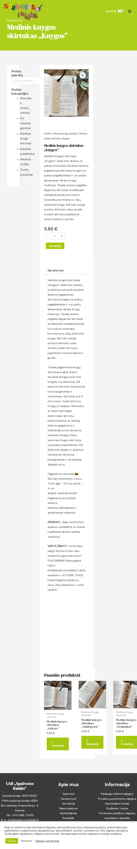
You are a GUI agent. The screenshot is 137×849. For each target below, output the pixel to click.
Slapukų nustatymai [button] (47, 841)
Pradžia (48, 133)
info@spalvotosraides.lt (63, 570)
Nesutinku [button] (26, 840)
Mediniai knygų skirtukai (25, 138)
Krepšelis (68, 818)
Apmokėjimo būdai (117, 803)
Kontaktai (68, 803)
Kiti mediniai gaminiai (25, 123)
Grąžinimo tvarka (117, 808)
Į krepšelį (55, 245)
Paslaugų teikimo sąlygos (117, 794)
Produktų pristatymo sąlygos (117, 799)
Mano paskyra (68, 808)
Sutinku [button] (11, 840)
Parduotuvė (68, 799)
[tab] (55, 270)
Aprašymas (55, 270)
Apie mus (68, 794)
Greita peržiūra (58, 707)
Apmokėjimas (68, 813)
